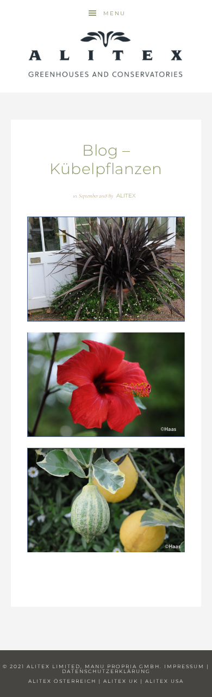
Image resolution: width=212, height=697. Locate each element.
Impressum (184, 666)
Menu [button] (114, 13)
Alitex (106, 54)
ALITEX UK (120, 681)
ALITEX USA (164, 681)
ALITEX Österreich (62, 681)
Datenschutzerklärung (106, 671)
